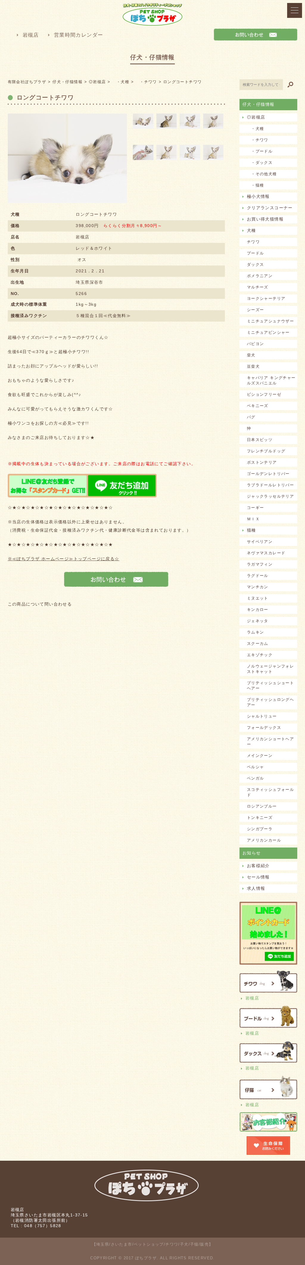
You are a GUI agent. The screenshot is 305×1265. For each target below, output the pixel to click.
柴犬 (251, 355)
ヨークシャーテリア (266, 298)
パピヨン (255, 344)
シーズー (255, 310)
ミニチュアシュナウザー (270, 321)
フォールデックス (264, 727)
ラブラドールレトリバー (270, 485)
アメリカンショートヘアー (270, 741)
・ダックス (260, 162)
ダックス (255, 264)
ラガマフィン (260, 564)
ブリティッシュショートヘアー (270, 685)
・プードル (260, 151)
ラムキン (255, 632)
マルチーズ (257, 287)
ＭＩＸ (253, 519)
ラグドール (257, 575)
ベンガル (255, 778)
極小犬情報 (258, 196)
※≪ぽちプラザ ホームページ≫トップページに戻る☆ (63, 558)
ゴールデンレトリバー (268, 473)
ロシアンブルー (262, 806)
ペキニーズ (257, 405)
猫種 (251, 530)
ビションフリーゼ (264, 394)
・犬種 (255, 128)
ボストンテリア (262, 462)
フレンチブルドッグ (266, 451)
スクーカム (257, 643)
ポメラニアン (260, 276)
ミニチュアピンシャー (268, 332)
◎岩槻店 (256, 117)
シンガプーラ (260, 829)
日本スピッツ (260, 439)
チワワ (253, 242)
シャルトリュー (262, 716)
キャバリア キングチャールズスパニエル (271, 380)
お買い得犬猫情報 (265, 219)
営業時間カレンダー (78, 35)
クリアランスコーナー (270, 207)
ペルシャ (255, 767)
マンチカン (257, 587)
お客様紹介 (258, 865)
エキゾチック (260, 655)
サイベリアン (260, 541)
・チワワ (257, 140)
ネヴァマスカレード (266, 553)
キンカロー (257, 609)
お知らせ (251, 852)
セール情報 (258, 877)
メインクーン (260, 755)
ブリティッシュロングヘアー (270, 702)
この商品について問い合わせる (40, 604)
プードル (255, 253)
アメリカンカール (264, 840)
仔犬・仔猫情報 (258, 104)
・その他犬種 (262, 174)
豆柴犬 (253, 366)
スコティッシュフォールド (270, 792)
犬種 (251, 230)
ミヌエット (257, 598)
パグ (251, 417)
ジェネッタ (257, 621)
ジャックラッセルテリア (270, 496)
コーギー (255, 507)
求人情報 (256, 888)
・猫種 (255, 185)
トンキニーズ (260, 817)
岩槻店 (31, 35)
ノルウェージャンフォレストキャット (270, 669)
